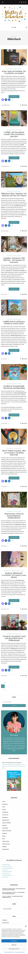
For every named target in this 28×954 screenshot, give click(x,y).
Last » (4, 689)
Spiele (3, 838)
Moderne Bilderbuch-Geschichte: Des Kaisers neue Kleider (14, 575)
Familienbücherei (6, 864)
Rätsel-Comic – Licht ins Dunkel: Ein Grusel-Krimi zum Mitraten (13, 889)
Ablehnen (14, 944)
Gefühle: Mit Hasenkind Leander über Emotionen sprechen (14, 134)
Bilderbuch (10, 191)
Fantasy (4, 809)
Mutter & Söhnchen (6, 892)
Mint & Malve (5, 877)
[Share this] (21, 105)
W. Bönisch (4, 888)
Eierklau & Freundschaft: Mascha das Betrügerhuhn (14, 387)
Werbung (4, 846)
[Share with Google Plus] (24, 105)
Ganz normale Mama (6, 866)
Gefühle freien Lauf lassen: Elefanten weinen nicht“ (14, 322)
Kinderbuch (5, 817)
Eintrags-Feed (5, 922)
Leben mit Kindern (6, 822)
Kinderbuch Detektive (7, 871)
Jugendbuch (5, 812)
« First (4, 682)
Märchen (13, 570)
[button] (26, 926)
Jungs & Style (5, 814)
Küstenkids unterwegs (7, 875)
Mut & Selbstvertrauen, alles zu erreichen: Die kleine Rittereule (14, 452)
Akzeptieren (14, 941)
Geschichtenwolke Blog (7, 868)
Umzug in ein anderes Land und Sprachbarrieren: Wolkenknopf (14, 638)
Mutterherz (5, 828)
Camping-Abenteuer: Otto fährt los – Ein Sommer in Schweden (14, 260)
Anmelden (4, 920)
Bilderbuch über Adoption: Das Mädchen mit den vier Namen (14, 194)
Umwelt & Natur (6, 844)
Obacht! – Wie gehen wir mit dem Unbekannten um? (13, 893)
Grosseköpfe (5, 869)
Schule (3, 836)
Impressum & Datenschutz (9, 952)
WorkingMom (5, 849)
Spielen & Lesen (17, 191)
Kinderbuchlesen (6, 873)
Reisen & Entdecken (6, 830)
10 (10, 686)
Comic (3, 806)
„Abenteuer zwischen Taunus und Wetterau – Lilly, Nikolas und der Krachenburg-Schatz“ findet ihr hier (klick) (13, 766)
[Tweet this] (22, 105)
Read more (14, 96)
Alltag (3, 801)
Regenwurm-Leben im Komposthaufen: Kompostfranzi (14, 515)
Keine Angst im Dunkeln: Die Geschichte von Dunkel (14, 72)
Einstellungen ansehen (14, 948)
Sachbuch (4, 833)
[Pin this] (26, 105)
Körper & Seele (5, 820)
